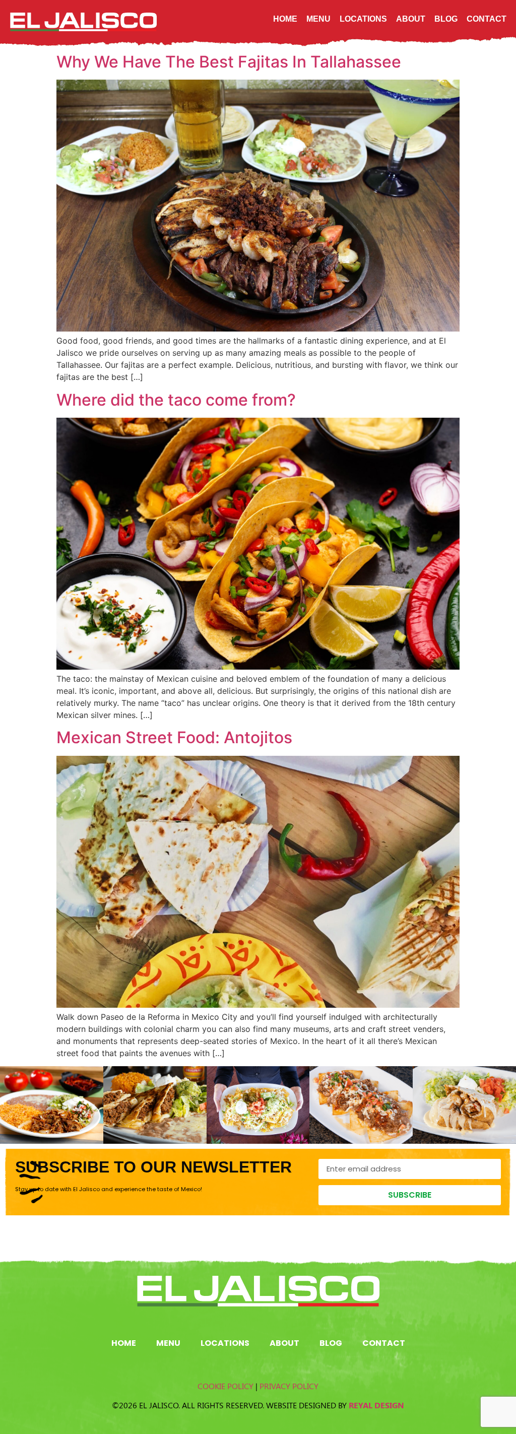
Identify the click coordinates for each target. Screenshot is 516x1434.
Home (285, 19)
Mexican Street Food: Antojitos (174, 737)
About (410, 19)
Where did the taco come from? (176, 400)
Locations (363, 19)
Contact (486, 19)
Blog (446, 19)
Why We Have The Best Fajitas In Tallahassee (228, 62)
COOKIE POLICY (225, 1386)
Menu (318, 19)
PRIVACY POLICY (289, 1386)
